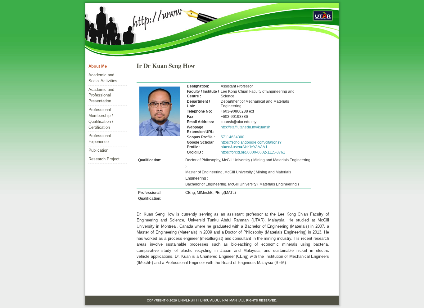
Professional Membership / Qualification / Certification (100, 118)
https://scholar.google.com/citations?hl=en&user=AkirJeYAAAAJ (251, 144)
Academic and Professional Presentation (101, 95)
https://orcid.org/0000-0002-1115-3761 (253, 152)
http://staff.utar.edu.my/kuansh (245, 127)
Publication (98, 150)
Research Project (104, 159)
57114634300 (232, 137)
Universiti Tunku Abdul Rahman (208, 300)
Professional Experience (99, 138)
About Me (97, 66)
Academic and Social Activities (102, 78)
